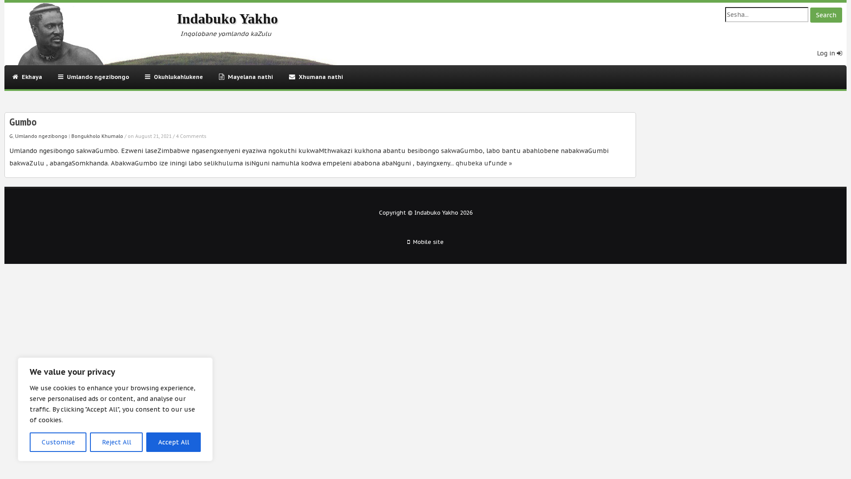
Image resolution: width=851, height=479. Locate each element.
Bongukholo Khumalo (97, 136)
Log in (827, 53)
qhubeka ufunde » (484, 163)
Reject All (116, 442)
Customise (58, 442)
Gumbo (23, 122)
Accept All (173, 442)
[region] (115, 409)
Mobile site (428, 241)
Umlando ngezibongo (41, 136)
